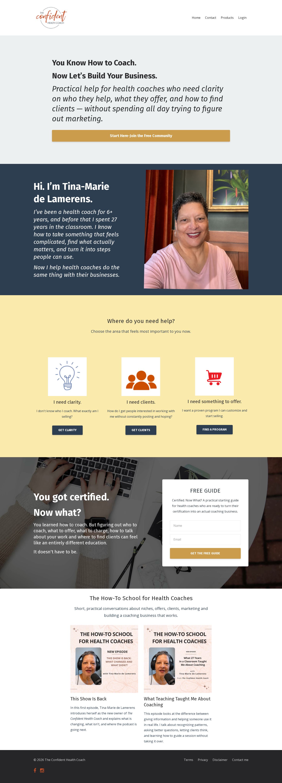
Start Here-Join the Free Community (141, 135)
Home (196, 18)
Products (227, 18)
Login (242, 18)
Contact (210, 18)
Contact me (240, 760)
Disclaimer (220, 760)
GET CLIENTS (141, 430)
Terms (188, 760)
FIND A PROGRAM (215, 429)
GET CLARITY (67, 430)
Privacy (203, 760)
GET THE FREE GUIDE (205, 553)
